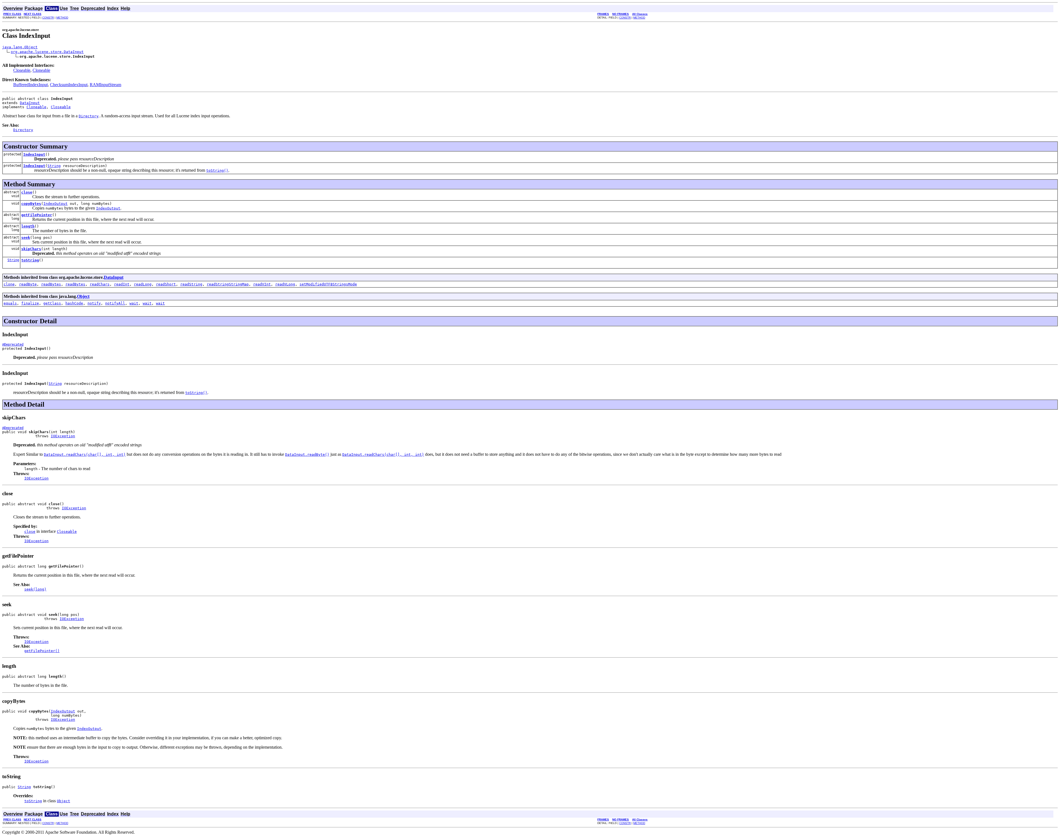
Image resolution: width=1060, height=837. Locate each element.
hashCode (74, 303)
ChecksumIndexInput (69, 84)
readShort (166, 284)
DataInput (30, 103)
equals (10, 303)
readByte (28, 284)
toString (30, 260)
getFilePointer (36, 215)
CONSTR (48, 17)
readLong (143, 284)
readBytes (51, 284)
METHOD (62, 17)
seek (25, 237)
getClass (52, 303)
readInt (121, 284)
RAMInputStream (105, 84)
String (54, 166)
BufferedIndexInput (30, 84)
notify (94, 303)
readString (191, 284)
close (26, 192)
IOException (63, 436)
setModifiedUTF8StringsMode (328, 284)
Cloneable (41, 70)
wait (133, 303)
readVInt (262, 284)
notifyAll (115, 303)
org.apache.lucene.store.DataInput (47, 52)
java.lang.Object (20, 47)
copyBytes (31, 204)
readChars (100, 284)
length (28, 226)
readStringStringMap (228, 284)
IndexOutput (55, 204)
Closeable (21, 70)
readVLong (285, 284)
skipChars (31, 249)
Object (83, 296)
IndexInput (34, 154)
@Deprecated (12, 344)
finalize (30, 303)
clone (9, 284)
